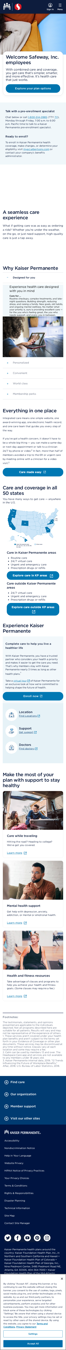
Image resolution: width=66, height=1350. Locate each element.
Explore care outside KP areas (33, 607)
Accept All (33, 1343)
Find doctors (26, 748)
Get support (26, 732)
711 (56, 117)
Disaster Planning (14, 1200)
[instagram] (47, 1237)
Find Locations (28, 715)
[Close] (62, 1278)
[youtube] (27, 1237)
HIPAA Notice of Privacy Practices (24, 1170)
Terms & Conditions (15, 1185)
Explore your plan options (33, 88)
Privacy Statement (26, 1327)
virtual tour (20, 680)
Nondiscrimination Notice (19, 1148)
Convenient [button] (17, 373)
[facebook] (17, 1237)
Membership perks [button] (21, 394)
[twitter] (7, 1237)
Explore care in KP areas (30, 575)
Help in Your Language (17, 1155)
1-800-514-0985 (37, 117)
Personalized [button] (18, 363)
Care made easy (30, 472)
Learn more (14, 852)
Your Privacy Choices (16, 1178)
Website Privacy (13, 1163)
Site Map (9, 1215)
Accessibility (11, 1140)
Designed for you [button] (21, 277)
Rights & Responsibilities (19, 1193)
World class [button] (17, 383)
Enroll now (31, 696)
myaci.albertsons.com (36, 149)
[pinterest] (37, 1237)
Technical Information (17, 1208)
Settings (32, 1334)
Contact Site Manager (17, 1223)
